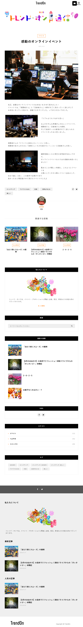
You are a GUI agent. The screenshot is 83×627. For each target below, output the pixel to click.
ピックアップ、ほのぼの (40, 465)
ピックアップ (11, 189)
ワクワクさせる (25, 189)
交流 (35, 189)
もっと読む (41, 306)
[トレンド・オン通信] (41, 22)
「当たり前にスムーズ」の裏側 (35, 347)
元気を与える (46, 189)
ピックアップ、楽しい (57, 465)
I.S (41, 209)
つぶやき (16, 245)
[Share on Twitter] (3, 117)
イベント (41, 36)
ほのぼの (12, 465)
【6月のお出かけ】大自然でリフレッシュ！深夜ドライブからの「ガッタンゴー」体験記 (41, 252)
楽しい (9, 193)
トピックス (14, 444)
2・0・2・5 (67, 250)
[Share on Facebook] (3, 111)
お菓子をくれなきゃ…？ (32, 390)
